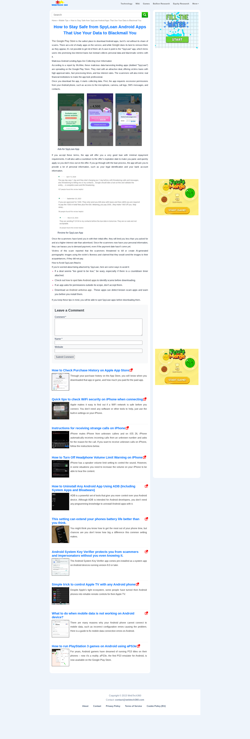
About (85, 706)
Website (59, 347)
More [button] (194, 3)
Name (58, 339)
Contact (97, 706)
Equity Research (181, 3)
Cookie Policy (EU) (156, 706)
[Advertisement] (176, 68)
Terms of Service (133, 706)
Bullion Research (161, 3)
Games (146, 3)
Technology (126, 3)
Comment (60, 317)
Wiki (138, 3)
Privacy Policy (113, 706)
